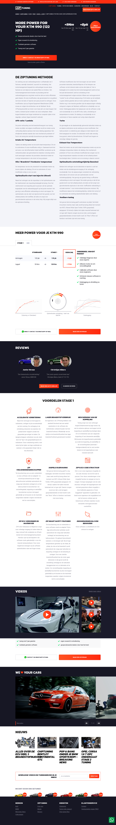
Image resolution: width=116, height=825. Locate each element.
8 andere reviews (69, 386)
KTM (30, 14)
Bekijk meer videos (95, 591)
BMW (17, 809)
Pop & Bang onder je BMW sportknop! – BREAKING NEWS (68, 756)
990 (34, 14)
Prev (87, 723)
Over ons (40, 806)
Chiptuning (52, 6)
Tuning (59, 6)
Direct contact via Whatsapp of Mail (36, 58)
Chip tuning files (64, 812)
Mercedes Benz (20, 812)
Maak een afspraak (80, 332)
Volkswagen (19, 814)
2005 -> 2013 (40, 14)
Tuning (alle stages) (65, 809)
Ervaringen (85, 6)
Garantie (77, 6)
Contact (97, 6)
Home (17, 14)
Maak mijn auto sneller (91, 10)
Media (39, 809)
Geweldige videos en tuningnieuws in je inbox (37, 776)
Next (99, 723)
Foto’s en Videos (68, 6)
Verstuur (94, 776)
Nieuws (39, 812)
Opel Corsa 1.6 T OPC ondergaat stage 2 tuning (89, 756)
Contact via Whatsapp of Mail (37, 657)
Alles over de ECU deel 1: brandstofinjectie (28, 754)
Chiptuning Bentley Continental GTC (46, 755)
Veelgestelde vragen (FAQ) (90, 809)
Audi (16, 806)
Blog (91, 6)
